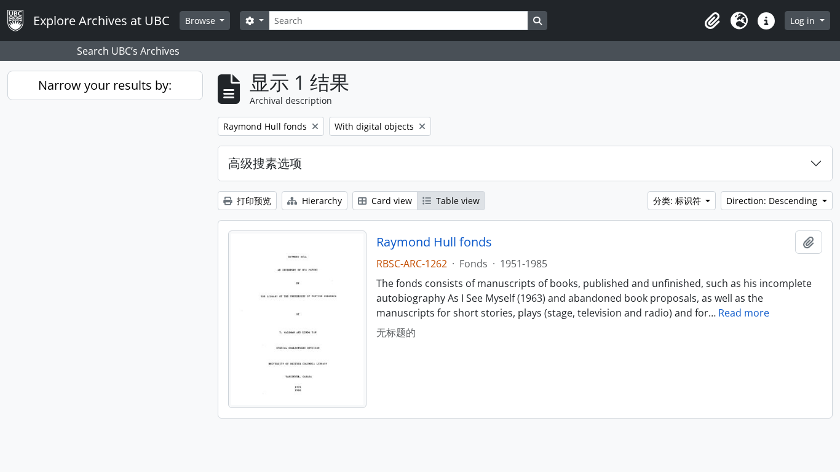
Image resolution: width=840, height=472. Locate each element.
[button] (712, 20)
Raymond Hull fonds (434, 242)
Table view (457, 200)
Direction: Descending (773, 200)
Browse (201, 20)
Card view (390, 200)
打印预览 (252, 200)
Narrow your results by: (105, 85)
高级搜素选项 (265, 163)
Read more (743, 313)
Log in (803, 20)
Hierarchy (320, 200)
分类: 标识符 (678, 200)
